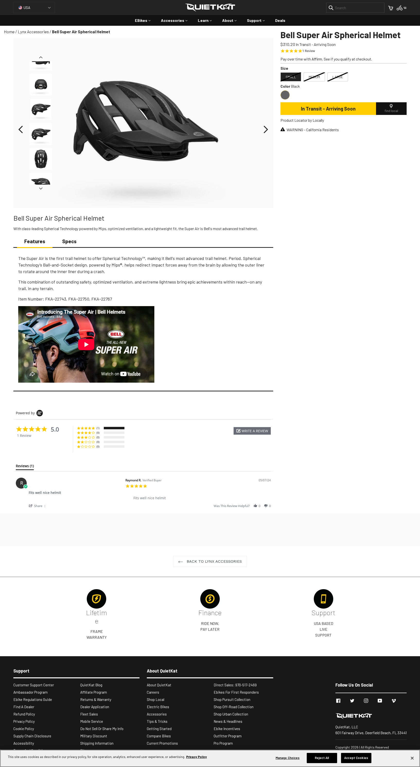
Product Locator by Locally (302, 120)
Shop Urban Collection (231, 714)
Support (258, 20)
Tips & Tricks (157, 721)
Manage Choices (288, 758)
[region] (210, 758)
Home (9, 31)
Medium (314, 77)
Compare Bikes (159, 736)
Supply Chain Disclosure (32, 736)
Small (291, 77)
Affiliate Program (93, 692)
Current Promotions (162, 743)
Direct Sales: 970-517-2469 (235, 685)
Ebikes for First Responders (236, 692)
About (231, 20)
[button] (20, 129)
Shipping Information (97, 743)
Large (337, 77)
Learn (207, 20)
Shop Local (155, 699)
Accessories (176, 20)
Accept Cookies (356, 758)
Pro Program (223, 743)
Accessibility (23, 743)
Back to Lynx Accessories (213, 561)
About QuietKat (159, 685)
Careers (153, 692)
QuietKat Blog (91, 685)
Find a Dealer (23, 707)
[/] (371, 716)
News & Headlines (228, 721)
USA (26, 7)
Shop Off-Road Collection (234, 707)
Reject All (322, 758)
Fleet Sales (89, 714)
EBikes (145, 20)
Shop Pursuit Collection (232, 699)
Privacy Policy (24, 721)
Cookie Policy (23, 728)
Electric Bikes (158, 707)
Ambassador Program (30, 692)
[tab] (25, 467)
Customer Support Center (33, 685)
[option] (41, 110)
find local (391, 111)
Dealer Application (94, 707)
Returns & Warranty (95, 699)
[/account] (402, 7)
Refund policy (24, 714)
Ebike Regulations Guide (32, 699)
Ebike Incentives (227, 728)
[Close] (412, 758)
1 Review (308, 51)
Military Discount (93, 736)
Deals (280, 20)
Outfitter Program (228, 736)
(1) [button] (97, 428)
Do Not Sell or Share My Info (101, 728)
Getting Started (159, 728)
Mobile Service (91, 721)
